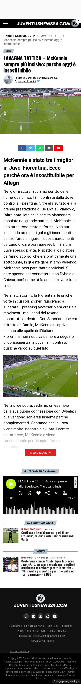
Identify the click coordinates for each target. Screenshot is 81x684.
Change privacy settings (66, 681)
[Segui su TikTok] (47, 616)
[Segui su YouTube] (55, 616)
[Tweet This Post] (31, 148)
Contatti (53, 626)
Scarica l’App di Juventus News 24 (26, 626)
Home (7, 36)
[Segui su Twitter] (33, 616)
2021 (33, 36)
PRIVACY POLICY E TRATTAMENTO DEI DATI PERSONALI (42, 631)
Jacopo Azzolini (27, 81)
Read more (38, 452)
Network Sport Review (42, 640)
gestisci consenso (19, 651)
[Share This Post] (40, 148)
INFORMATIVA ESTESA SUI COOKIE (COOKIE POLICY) (42, 636)
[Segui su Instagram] (40, 616)
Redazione (67, 626)
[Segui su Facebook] (26, 616)
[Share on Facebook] (22, 148)
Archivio (21, 36)
